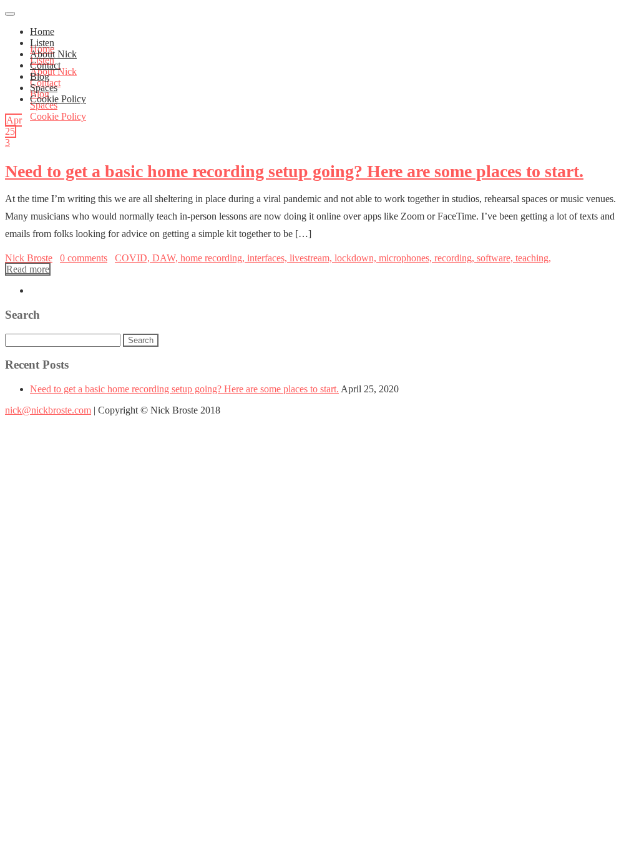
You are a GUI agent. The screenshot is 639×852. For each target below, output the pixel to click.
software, (496, 258)
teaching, (533, 258)
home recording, (213, 258)
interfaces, (268, 258)
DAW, (166, 258)
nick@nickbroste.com (48, 410)
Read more (27, 269)
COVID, (133, 258)
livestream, (312, 258)
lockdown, (356, 258)
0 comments (83, 258)
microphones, (406, 258)
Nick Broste (28, 258)
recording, (455, 258)
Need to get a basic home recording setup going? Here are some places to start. (294, 171)
